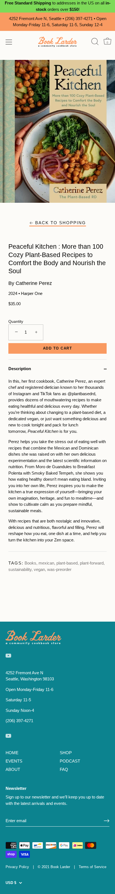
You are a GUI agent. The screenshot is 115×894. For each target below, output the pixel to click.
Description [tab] (19, 368)
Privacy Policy (17, 867)
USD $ (11, 883)
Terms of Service (92, 867)
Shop (66, 752)
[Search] (95, 42)
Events (14, 761)
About (13, 769)
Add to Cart (57, 348)
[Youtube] (8, 655)
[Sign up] (106, 821)
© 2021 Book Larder (54, 867)
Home (12, 752)
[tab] (57, 465)
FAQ (64, 769)
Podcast (70, 761)
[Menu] (9, 42)
